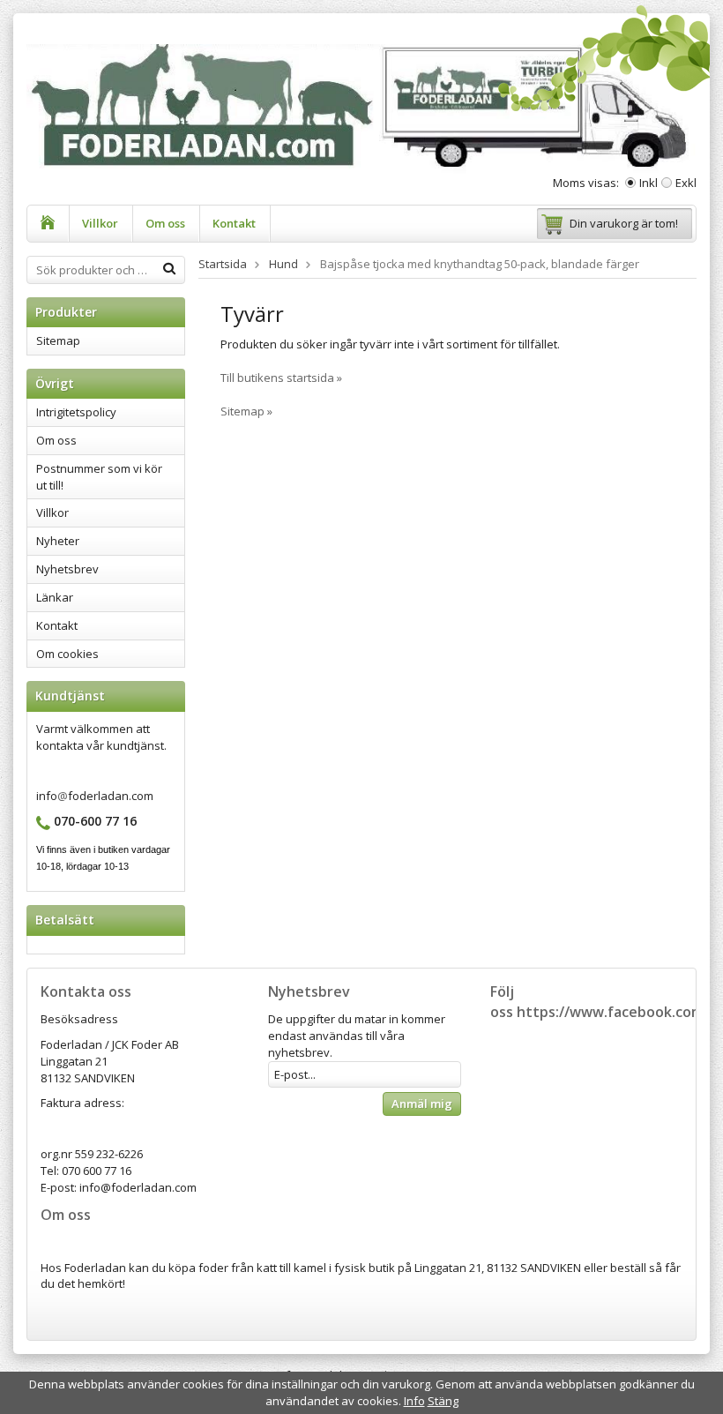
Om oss (165, 223)
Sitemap (58, 340)
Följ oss (502, 1001)
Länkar (54, 597)
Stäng (443, 1401)
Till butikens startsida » (281, 377)
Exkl (686, 183)
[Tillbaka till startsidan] (48, 224)
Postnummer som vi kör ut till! (99, 476)
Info (414, 1401)
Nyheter (57, 541)
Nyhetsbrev (67, 569)
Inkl (648, 183)
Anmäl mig (421, 1103)
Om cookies (67, 654)
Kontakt (234, 223)
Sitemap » (246, 411)
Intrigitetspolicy (76, 412)
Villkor (100, 223)
